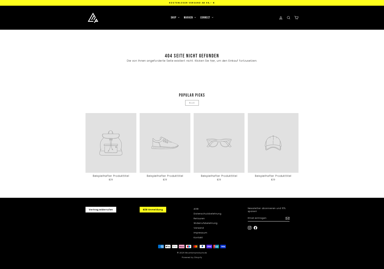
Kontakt (198, 237)
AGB (196, 208)
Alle (192, 103)
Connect (205, 17)
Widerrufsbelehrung (206, 223)
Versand (199, 227)
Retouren (199, 218)
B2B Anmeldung (153, 209)
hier (212, 61)
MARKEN (189, 17)
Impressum (200, 232)
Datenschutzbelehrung (207, 213)
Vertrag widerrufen (101, 209)
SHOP (174, 17)
